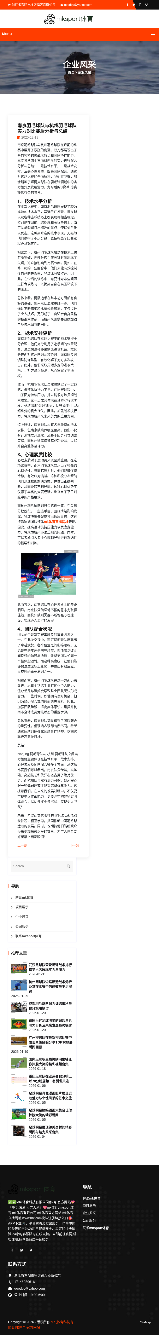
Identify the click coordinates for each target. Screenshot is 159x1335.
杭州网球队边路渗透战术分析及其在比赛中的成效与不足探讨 (50, 986)
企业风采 (22, 917)
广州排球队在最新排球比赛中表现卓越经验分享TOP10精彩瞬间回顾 (51, 1042)
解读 (24, 897)
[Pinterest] (31, 1250)
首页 (71, 72)
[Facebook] (12, 1250)
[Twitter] (21, 1250)
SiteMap (145, 1322)
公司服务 (22, 926)
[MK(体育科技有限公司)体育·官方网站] (79, 18)
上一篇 (22, 845)
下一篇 (75, 845)
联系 (28, 936)
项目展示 (22, 907)
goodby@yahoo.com (78, 4)
